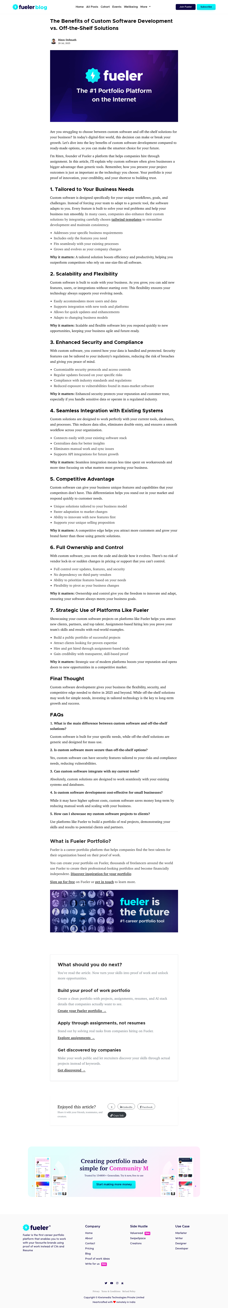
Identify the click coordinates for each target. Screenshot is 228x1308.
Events (116, 7)
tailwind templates (126, 218)
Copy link (118, 1115)
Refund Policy (128, 1291)
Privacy (96, 1291)
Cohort (105, 7)
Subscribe (206, 7)
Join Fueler (185, 7)
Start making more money (114, 1184)
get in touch (104, 881)
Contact (90, 1243)
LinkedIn (127, 1106)
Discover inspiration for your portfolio (101, 873)
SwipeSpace (138, 1238)
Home (80, 7)
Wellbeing (131, 7)
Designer (181, 1243)
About (89, 1238)
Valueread (139, 1233)
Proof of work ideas (97, 1259)
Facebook (147, 1106)
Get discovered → (72, 1069)
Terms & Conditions (111, 1291)
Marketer (181, 1233)
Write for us (95, 1264)
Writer (179, 1238)
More (144, 7)
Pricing (89, 1248)
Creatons (136, 1243)
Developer (181, 1248)
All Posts (92, 7)
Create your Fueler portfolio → (82, 1009)
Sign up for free (62, 881)
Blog (88, 1253)
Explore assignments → (76, 1037)
